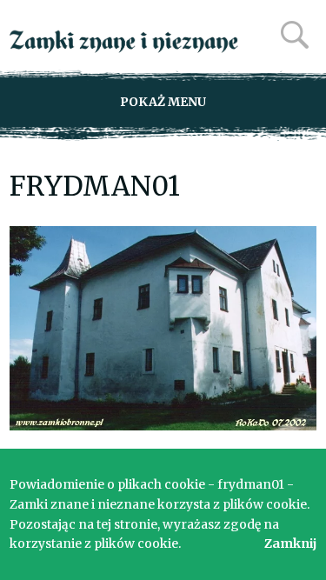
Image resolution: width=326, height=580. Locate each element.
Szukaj (294, 35)
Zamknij (290, 543)
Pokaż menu (163, 102)
